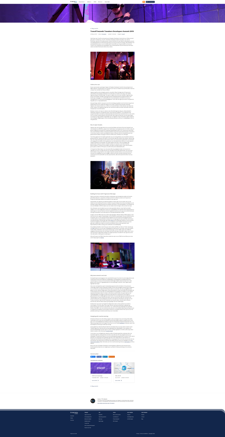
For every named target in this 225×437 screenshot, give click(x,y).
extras (112, 220)
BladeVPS (100, 414)
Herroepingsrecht (88, 416)
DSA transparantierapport (90, 425)
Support (128, 414)
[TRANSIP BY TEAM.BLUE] (74, 413)
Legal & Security (88, 414)
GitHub (102, 237)
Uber (93, 228)
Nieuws (142, 414)
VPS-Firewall (115, 421)
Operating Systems (102, 416)
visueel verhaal (109, 331)
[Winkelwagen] (144, 2)
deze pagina (127, 341)
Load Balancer (116, 416)
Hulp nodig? (107, 1)
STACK (95, 1)
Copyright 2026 (152, 433)
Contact (142, 416)
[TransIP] (73, 2)
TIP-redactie (104, 34)
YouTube (72, 420)
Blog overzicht (95, 28)
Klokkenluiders (87, 421)
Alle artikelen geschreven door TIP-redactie (106, 403)
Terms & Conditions (144, 433)
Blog (142, 419)
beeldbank (122, 323)
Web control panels (117, 414)
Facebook (72, 415)
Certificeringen (130, 419)
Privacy (137, 433)
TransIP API (87, 423)
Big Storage (101, 421)
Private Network (116, 419)
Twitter (71, 418)
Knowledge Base (130, 416)
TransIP (123, 34)
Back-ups (100, 419)
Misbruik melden (88, 419)
